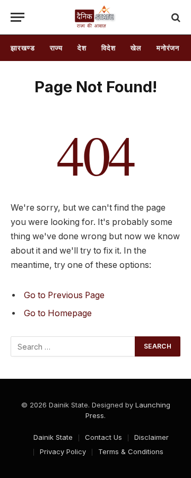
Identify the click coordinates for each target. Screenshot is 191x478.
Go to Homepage (58, 313)
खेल (136, 48)
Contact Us (103, 437)
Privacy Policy (63, 451)
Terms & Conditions (130, 451)
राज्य (56, 48)
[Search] (174, 17)
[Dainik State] (96, 17)
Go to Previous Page (64, 295)
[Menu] (17, 17)
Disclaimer (151, 437)
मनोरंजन (168, 48)
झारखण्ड (23, 48)
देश (81, 48)
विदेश (108, 48)
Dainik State (53, 437)
